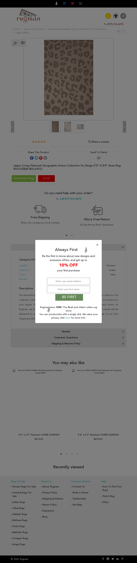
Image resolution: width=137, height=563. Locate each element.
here (68, 318)
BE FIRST (69, 297)
